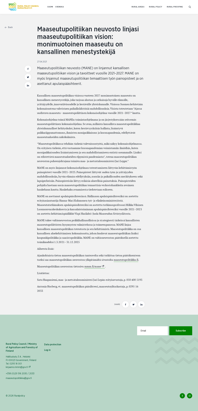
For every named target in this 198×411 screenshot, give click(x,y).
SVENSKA (59, 7)
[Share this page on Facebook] (28, 69)
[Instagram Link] (189, 395)
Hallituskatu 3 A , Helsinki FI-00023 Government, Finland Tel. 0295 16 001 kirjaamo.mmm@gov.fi (21, 362)
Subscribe (181, 331)
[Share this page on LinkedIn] (28, 85)
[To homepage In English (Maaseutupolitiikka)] (24, 7)
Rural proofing (175, 7)
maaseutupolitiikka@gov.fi (19, 378)
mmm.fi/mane (94, 266)
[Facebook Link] (182, 395)
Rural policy (155, 7)
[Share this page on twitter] (28, 77)
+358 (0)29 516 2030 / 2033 (20, 373)
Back (10, 27)
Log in (47, 350)
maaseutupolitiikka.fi (126, 259)
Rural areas (138, 7)
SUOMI (50, 7)
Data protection (52, 344)
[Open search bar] (190, 7)
